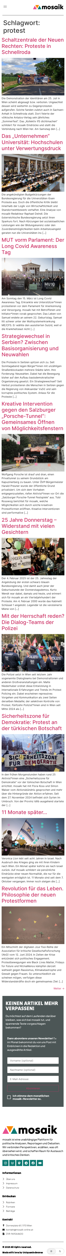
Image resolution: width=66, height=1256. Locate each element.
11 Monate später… (24, 812)
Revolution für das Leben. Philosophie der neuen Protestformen (32, 894)
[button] (5, 6)
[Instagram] (5, 1163)
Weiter (59, 988)
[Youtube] (40, 1163)
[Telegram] (26, 1163)
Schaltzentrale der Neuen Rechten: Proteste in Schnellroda (33, 46)
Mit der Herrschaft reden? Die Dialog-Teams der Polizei (33, 622)
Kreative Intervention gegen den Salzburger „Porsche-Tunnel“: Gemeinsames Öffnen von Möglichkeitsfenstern (32, 416)
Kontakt (7, 1219)
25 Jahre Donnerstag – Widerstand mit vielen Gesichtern (29, 526)
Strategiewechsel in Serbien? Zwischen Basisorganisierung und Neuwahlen (30, 345)
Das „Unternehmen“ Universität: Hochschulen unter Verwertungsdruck (32, 142)
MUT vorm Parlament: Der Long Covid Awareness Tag (33, 246)
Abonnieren (33, 1088)
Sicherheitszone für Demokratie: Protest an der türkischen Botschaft (32, 722)
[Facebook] (33, 1163)
